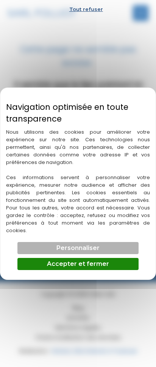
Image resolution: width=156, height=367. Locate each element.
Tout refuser (86, 9)
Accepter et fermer (78, 263)
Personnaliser (78, 247)
